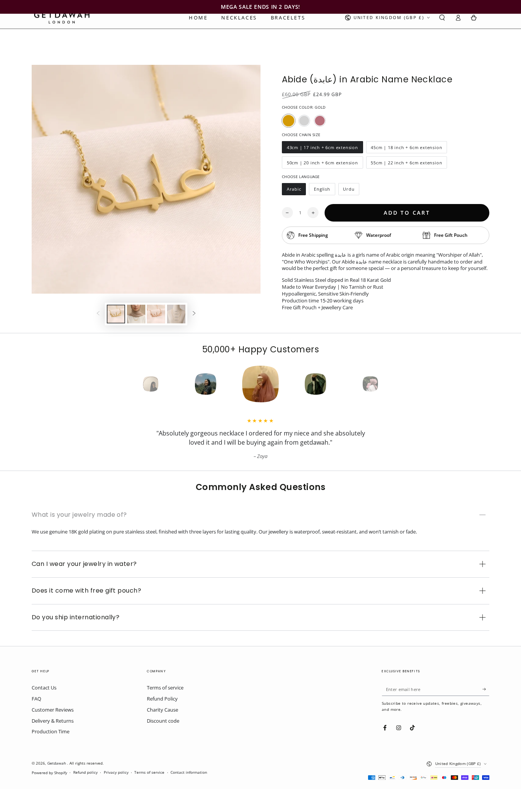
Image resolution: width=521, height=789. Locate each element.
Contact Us (44, 687)
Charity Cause (162, 709)
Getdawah (57, 763)
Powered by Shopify (49, 772)
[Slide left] (98, 314)
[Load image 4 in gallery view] (176, 314)
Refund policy (85, 772)
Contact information (188, 772)
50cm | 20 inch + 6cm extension (322, 164)
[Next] (384, 384)
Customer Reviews (53, 709)
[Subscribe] (485, 689)
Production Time (50, 731)
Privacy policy (116, 772)
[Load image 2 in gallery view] (136, 314)
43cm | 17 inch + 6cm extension (322, 149)
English (324, 190)
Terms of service (165, 687)
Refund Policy (162, 698)
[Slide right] (194, 314)
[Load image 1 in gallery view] (116, 314)
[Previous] (137, 384)
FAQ (36, 698)
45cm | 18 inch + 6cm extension (406, 149)
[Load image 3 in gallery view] (156, 314)
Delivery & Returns (53, 720)
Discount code (163, 720)
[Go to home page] (62, 17)
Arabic (296, 190)
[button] (442, 17)
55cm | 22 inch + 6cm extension (406, 164)
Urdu (351, 190)
